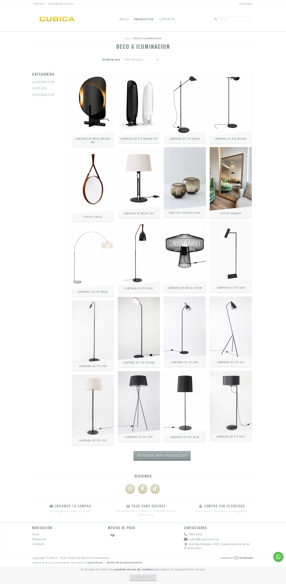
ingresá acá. (95, 562)
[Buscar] (214, 18)
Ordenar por (111, 59)
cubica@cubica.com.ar (61, 3)
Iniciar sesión (246, 3)
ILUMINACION (43, 82)
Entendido (143, 577)
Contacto (167, 19)
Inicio (124, 19)
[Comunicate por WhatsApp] (278, 557)
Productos (144, 19)
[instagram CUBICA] (130, 489)
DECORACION (43, 95)
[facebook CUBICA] (142, 489)
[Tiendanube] (237, 559)
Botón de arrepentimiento (124, 562)
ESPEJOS (39, 88)
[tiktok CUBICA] (155, 489)
